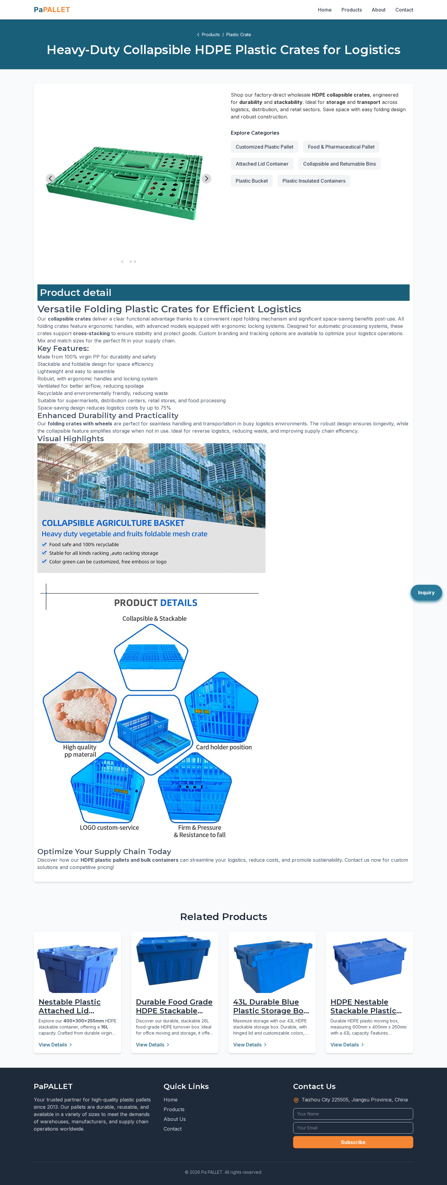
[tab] (122, 261)
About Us (175, 1119)
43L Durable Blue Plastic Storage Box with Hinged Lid (270, 1011)
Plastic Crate (238, 34)
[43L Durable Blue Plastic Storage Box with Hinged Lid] (272, 968)
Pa (52, 9)
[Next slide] (206, 179)
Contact (404, 10)
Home (325, 10)
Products (351, 10)
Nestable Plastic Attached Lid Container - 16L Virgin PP (70, 1015)
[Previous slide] (51, 179)
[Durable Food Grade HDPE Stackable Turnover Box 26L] (175, 960)
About (379, 10)
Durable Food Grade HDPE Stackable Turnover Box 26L (174, 1011)
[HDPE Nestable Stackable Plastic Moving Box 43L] (369, 961)
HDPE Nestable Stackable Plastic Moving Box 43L (363, 1011)
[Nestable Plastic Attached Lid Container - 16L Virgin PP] (77, 976)
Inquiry (426, 592)
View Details (53, 1045)
